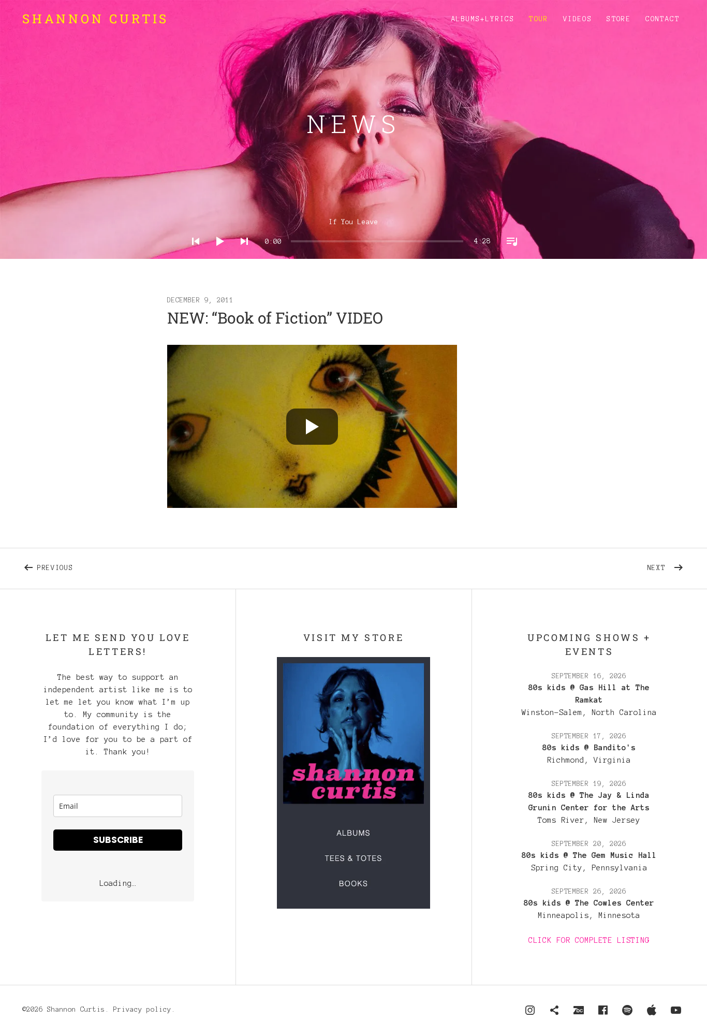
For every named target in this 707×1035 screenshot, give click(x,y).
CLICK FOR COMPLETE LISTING (589, 940)
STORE (619, 19)
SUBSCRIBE (118, 840)
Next (666, 566)
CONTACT (662, 19)
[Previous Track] (192, 255)
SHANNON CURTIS (95, 18)
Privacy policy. (144, 1009)
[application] (353, 233)
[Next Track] (241, 255)
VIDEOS (577, 19)
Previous (167, 566)
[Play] (217, 255)
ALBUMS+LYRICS (482, 19)
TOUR (539, 19)
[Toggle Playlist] (509, 255)
